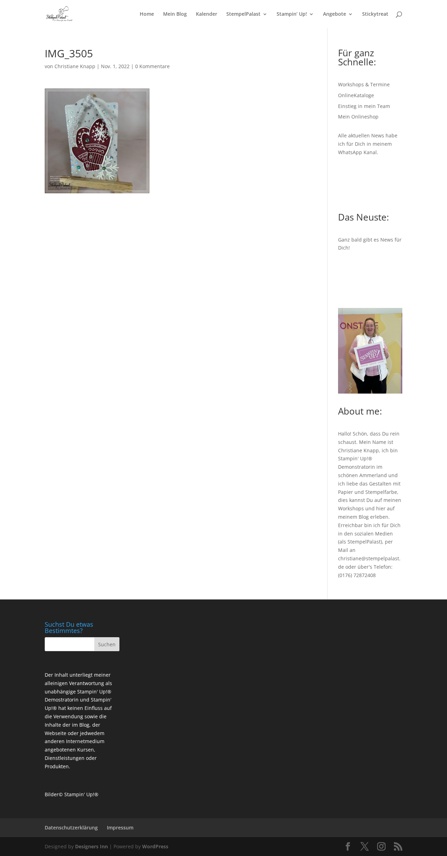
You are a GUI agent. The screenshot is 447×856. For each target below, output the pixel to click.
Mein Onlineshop (358, 116)
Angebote (334, 14)
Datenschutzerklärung (71, 827)
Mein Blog (175, 14)
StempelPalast (243, 14)
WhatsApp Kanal (357, 152)
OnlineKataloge (356, 95)
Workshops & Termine (364, 84)
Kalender (206, 14)
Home (147, 14)
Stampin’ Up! (292, 14)
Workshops (351, 508)
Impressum (120, 827)
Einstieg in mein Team (364, 106)
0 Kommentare (152, 66)
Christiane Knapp (74, 66)
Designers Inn (91, 846)
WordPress (155, 846)
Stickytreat (375, 14)
